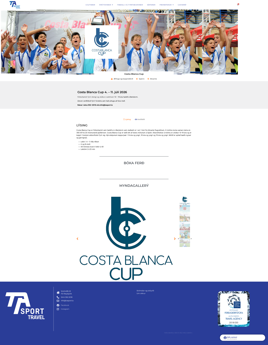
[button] (77, 239)
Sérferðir (151, 5)
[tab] (127, 119)
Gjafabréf (182, 5)
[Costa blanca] (126, 238)
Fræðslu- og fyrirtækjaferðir (130, 5)
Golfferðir (90, 5)
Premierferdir (166, 5)
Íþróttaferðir (105, 5)
